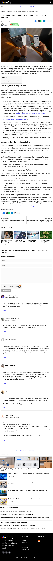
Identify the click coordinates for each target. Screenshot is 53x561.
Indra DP (6, 25)
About (24, 540)
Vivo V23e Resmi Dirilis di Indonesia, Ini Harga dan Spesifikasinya (17, 525)
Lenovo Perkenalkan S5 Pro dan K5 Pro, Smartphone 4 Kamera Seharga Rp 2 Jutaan (23, 528)
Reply (4, 310)
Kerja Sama (25, 545)
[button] (50, 2)
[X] (39, 21)
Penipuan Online (5, 209)
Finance (7, 11)
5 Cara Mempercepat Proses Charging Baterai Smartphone (16, 511)
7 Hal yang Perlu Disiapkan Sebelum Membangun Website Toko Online (20, 469)
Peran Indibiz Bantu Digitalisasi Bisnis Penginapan (13, 522)
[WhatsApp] (41, 21)
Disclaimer (25, 547)
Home (2, 11)
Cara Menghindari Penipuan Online (11, 80)
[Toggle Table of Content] (18, 78)
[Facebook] (36, 21)
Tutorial (11, 209)
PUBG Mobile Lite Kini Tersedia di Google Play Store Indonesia (16, 514)
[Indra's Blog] (6, 2)
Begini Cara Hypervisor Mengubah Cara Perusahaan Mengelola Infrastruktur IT (27, 490)
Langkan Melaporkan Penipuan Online (11, 82)
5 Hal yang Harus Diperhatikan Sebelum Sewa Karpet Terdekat (23, 482)
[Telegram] (44, 21)
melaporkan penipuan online (9, 196)
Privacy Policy (26, 549)
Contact (24, 542)
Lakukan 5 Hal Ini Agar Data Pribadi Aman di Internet (30, 113)
